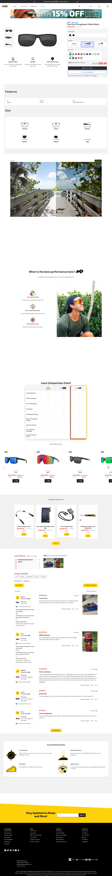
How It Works (33, 837)
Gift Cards (6, 843)
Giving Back (85, 841)
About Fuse (85, 830)
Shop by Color (7, 833)
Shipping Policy (60, 839)
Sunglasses (34, 6)
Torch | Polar (24, 603)
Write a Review (92, 586)
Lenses (14, 6)
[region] (53, 563)
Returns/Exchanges (61, 835)
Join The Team (85, 835)
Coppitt (80, 471)
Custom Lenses (8, 835)
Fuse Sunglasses (8, 839)
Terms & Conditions (61, 841)
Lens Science (33, 830)
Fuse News (85, 833)
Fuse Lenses (22, 866)
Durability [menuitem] (29, 576)
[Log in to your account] (99, 6)
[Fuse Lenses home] (4, 6)
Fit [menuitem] (16, 576)
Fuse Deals (85, 839)
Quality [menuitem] (22, 576)
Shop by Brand (8, 830)
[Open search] (79, 6)
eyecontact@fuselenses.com (24, 864)
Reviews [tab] (18, 581)
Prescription (24, 6)
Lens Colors (33, 833)
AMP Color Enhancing (35, 835)
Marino (48, 471)
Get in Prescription (87, 72)
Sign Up (82, 815)
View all (56, 543)
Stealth (80, 472)
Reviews (84, 837)
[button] (74, 27)
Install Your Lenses (35, 839)
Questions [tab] (26, 581)
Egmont (16, 471)
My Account (59, 830)
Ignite (48, 472)
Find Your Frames (34, 841)
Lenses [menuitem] (43, 576)
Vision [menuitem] (37, 576)
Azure (15, 472)
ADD (15, 480)
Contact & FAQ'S (60, 833)
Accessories (7, 841)
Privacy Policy (59, 837)
